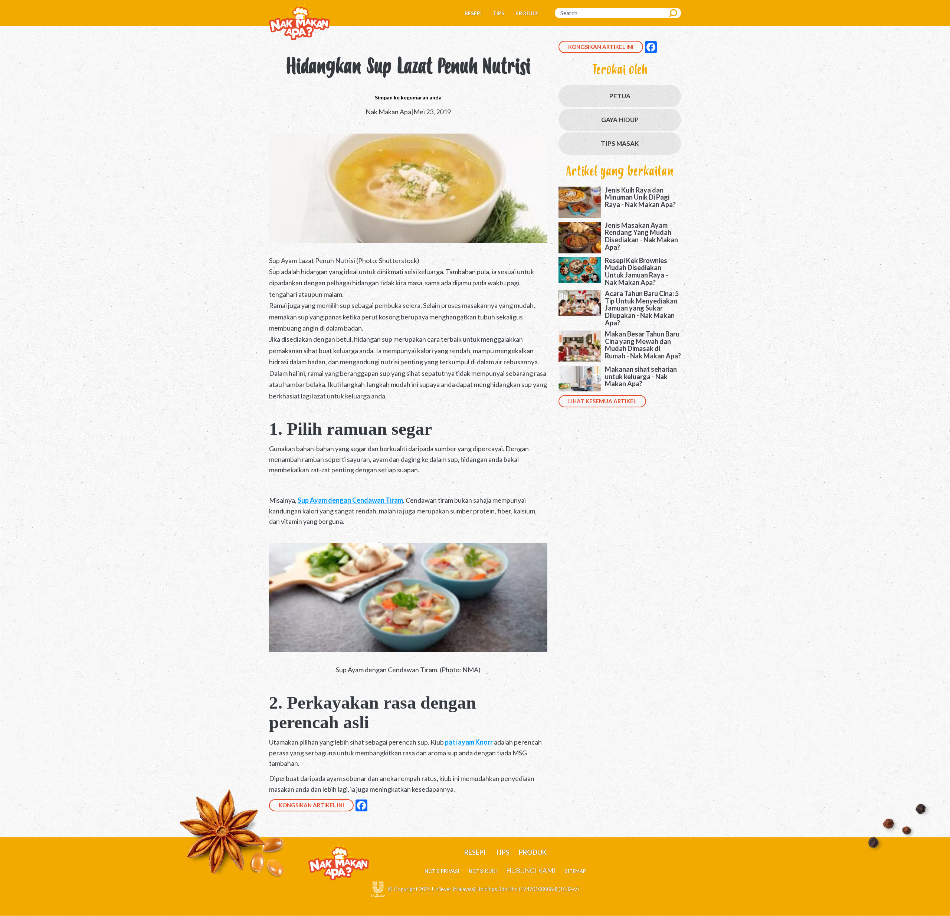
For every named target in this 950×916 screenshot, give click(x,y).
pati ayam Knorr (469, 742)
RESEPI (473, 13)
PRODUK (526, 13)
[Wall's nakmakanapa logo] (299, 21)
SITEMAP (575, 871)
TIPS (498, 13)
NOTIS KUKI (483, 871)
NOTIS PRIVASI (442, 871)
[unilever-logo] (378, 888)
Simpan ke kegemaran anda (408, 97)
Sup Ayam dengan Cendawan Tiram (350, 500)
